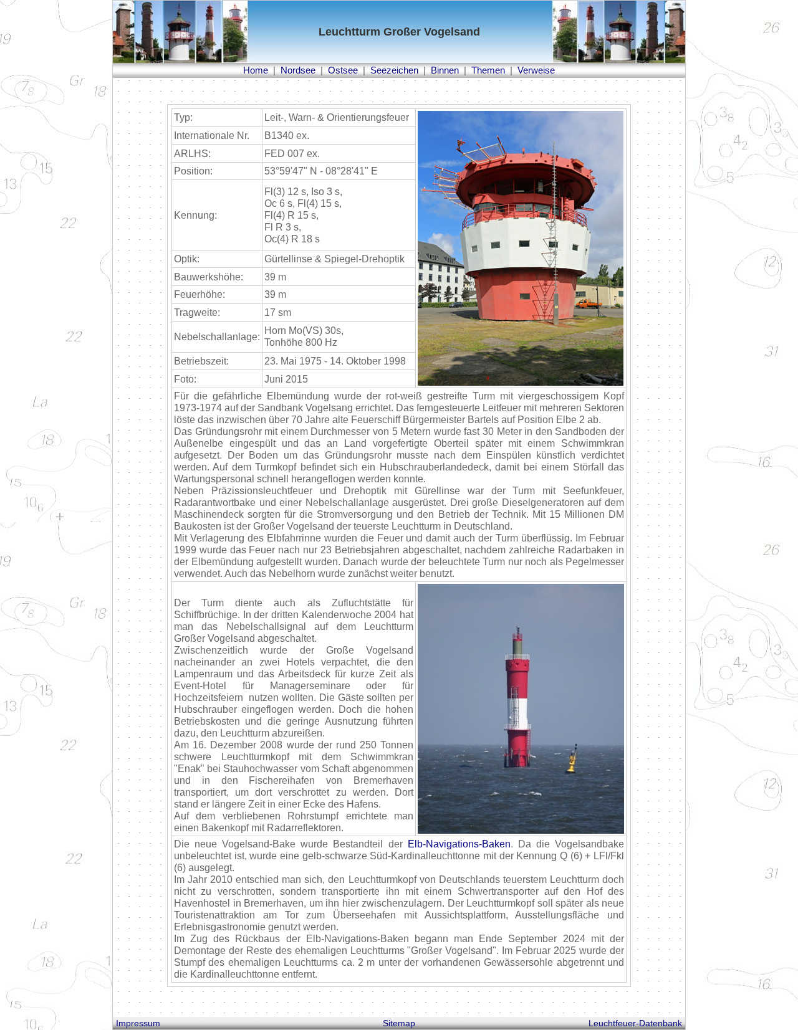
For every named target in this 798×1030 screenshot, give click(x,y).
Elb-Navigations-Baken (459, 844)
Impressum (138, 1023)
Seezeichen (394, 70)
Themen (488, 70)
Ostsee (343, 70)
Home (255, 70)
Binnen (445, 70)
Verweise (536, 70)
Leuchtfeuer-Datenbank (635, 1023)
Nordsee (298, 70)
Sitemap (399, 1023)
